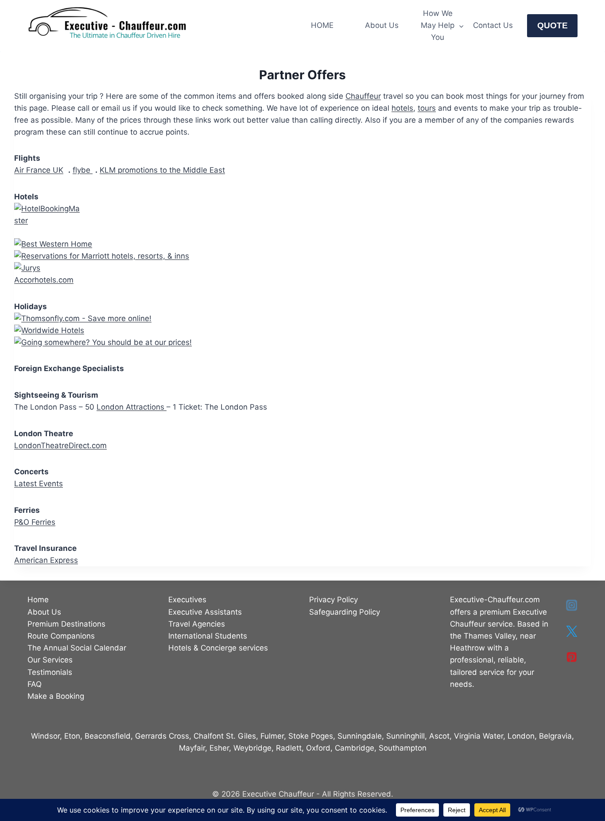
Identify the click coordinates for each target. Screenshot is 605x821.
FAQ (34, 684)
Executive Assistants (205, 612)
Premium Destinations (66, 624)
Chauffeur (363, 96)
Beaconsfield (108, 736)
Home (38, 599)
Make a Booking (55, 696)
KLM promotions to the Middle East (162, 170)
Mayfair (192, 748)
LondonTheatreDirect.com (60, 445)
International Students (207, 635)
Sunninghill (405, 736)
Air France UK (38, 170)
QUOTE (552, 25)
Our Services (50, 659)
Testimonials (49, 672)
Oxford (318, 748)
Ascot (439, 736)
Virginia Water (478, 736)
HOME (322, 25)
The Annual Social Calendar (76, 647)
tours (427, 108)
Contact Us (493, 25)
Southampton (403, 748)
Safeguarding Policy (344, 612)
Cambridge (354, 748)
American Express (46, 560)
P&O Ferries (34, 522)
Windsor (45, 736)
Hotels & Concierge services (218, 647)
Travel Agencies (196, 624)
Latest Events (38, 483)
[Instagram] (572, 605)
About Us (382, 25)
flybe (83, 170)
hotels (402, 108)
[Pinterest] (572, 657)
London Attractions (132, 407)
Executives (187, 599)
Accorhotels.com (44, 279)
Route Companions (61, 635)
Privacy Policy (333, 599)
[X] (572, 631)
